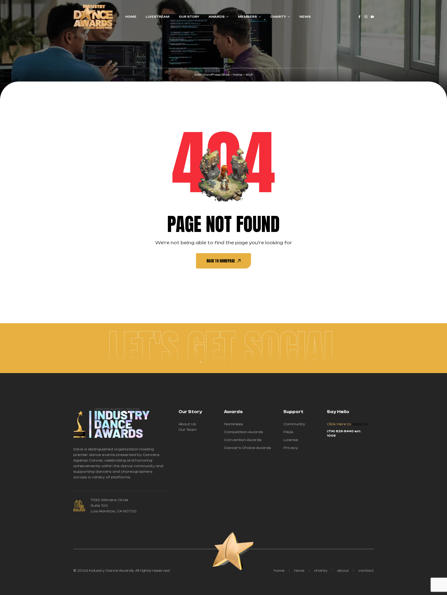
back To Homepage (221, 261)
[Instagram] (366, 16)
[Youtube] (372, 16)
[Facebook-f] (359, 16)
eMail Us (360, 424)
